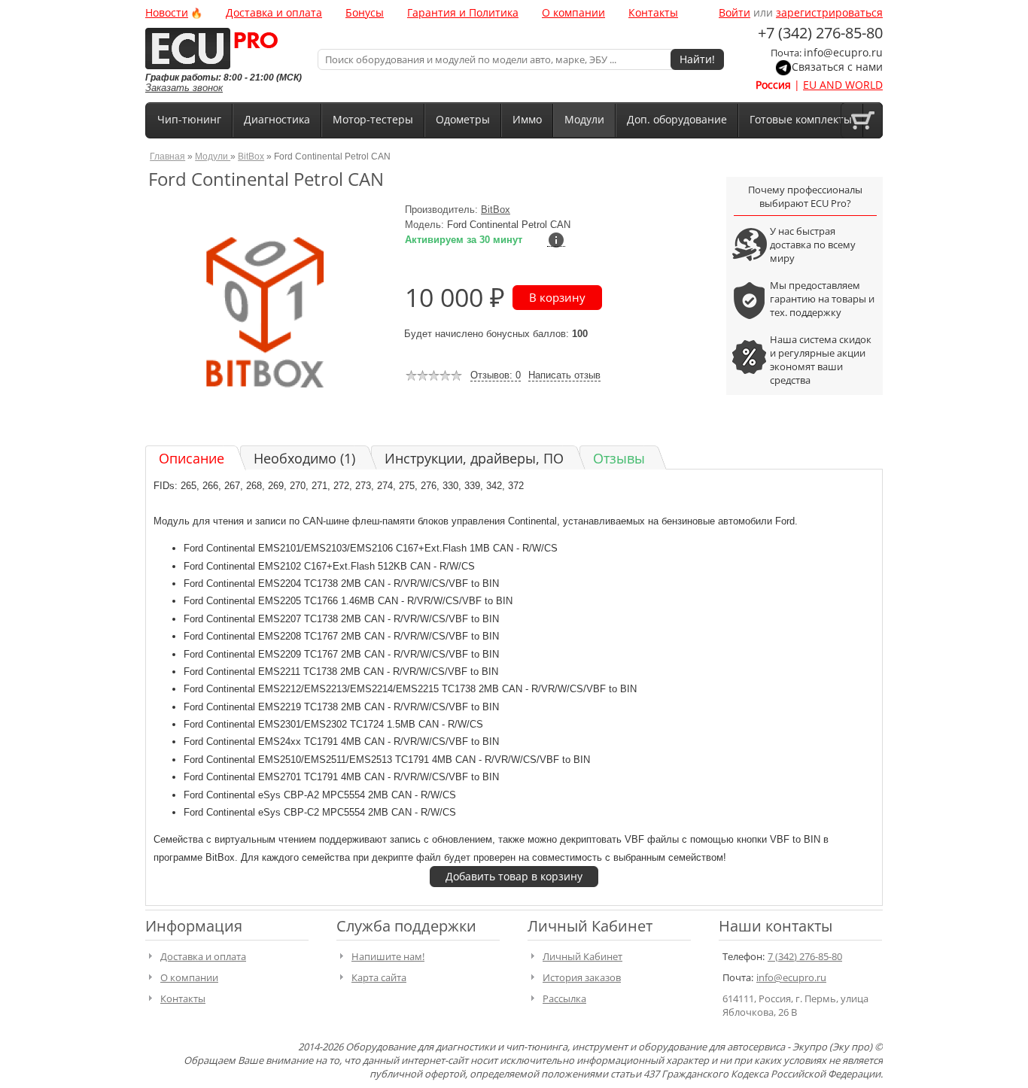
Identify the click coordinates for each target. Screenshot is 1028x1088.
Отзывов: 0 (495, 375)
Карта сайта (378, 977)
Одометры (463, 119)
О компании (573, 12)
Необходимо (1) (304, 458)
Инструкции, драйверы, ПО (474, 458)
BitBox (251, 156)
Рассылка (564, 998)
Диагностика (277, 119)
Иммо (527, 119)
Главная (167, 156)
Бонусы (364, 12)
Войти (734, 12)
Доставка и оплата (274, 12)
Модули (584, 119)
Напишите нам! (387, 956)
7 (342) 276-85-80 (805, 956)
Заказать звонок (184, 87)
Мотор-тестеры (373, 119)
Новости (166, 12)
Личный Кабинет (582, 956)
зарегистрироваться (829, 12)
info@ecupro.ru (843, 52)
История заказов (582, 977)
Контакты (653, 12)
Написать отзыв (564, 375)
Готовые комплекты (801, 119)
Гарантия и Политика (463, 12)
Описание (191, 458)
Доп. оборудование (677, 119)
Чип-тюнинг (189, 119)
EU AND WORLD (843, 84)
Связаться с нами (837, 66)
